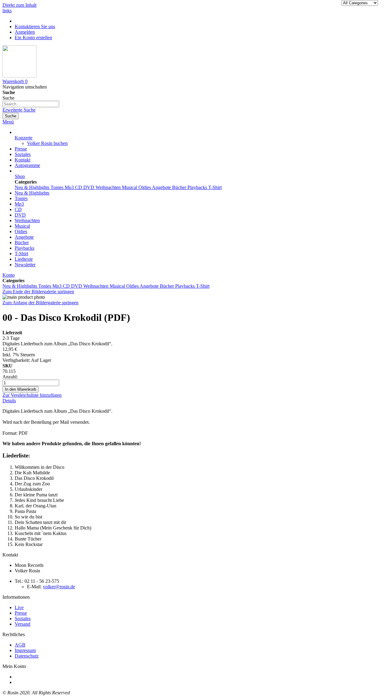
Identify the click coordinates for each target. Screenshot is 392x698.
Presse (21, 148)
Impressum (25, 650)
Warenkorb (25, 682)
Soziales (23, 154)
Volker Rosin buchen (47, 143)
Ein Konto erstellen (33, 37)
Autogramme (27, 165)
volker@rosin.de (59, 586)
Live (19, 607)
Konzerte (23, 137)
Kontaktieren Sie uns (35, 26)
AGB (20, 644)
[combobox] (30, 104)
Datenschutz (27, 655)
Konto (8, 275)
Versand (22, 624)
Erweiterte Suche (19, 109)
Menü (8, 121)
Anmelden (25, 32)
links (7, 10)
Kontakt (22, 159)
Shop (20, 176)
